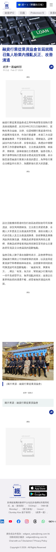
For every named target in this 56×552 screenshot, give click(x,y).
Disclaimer (27, 541)
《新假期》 (20, 506)
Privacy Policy (40, 541)
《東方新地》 (27, 509)
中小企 (6, 70)
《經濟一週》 (40, 512)
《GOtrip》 (32, 506)
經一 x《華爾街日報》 (33, 4)
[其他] (51, 66)
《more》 (40, 509)
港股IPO (9, 13)
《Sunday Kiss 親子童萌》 (19, 512)
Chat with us (14, 541)
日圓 (22, 13)
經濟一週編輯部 (12, 66)
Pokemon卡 (37, 13)
